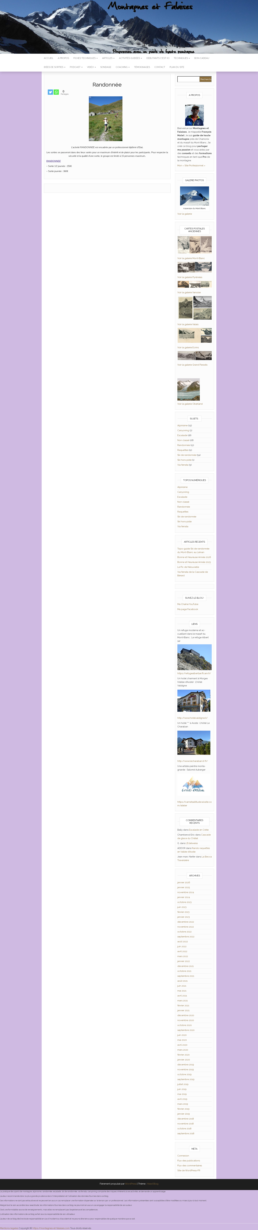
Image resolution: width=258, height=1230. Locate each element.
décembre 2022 (185, 922)
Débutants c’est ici (157, 58)
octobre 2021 (184, 971)
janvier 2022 (183, 961)
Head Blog (152, 1183)
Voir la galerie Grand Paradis (192, 364)
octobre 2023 (184, 902)
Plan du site (177, 67)
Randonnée (183, 445)
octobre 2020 (184, 1025)
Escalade (182, 435)
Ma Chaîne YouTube (187, 604)
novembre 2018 (185, 1123)
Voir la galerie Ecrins (188, 347)
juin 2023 (181, 907)
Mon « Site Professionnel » (191, 165)
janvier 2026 (183, 882)
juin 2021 (181, 986)
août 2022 (182, 941)
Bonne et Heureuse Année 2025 (194, 562)
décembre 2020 (185, 1015)
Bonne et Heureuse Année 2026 (194, 557)
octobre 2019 (184, 1074)
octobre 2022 (184, 931)
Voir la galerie (184, 214)
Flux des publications (188, 1160)
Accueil (48, 58)
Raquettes (182, 450)
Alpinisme (182, 425)
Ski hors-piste (184, 460)
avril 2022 (182, 951)
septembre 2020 (186, 1030)
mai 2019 (182, 1094)
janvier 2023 (183, 917)
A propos (63, 58)
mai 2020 (182, 1040)
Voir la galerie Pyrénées (189, 277)
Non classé (183, 440)
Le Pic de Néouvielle (188, 567)
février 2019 (183, 1109)
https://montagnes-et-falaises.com (51, 1228)
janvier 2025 (183, 887)
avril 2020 (182, 1045)
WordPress (130, 1183)
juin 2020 (182, 1035)
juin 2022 (181, 946)
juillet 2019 (182, 1084)
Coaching (122, 67)
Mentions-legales (9, 1228)
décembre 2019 (185, 1064)
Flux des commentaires (189, 1165)
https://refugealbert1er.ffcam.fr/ (194, 673)
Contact (159, 67)
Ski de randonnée (186, 455)
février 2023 (183, 912)
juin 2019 (181, 1089)
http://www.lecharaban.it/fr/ (192, 761)
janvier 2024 (183, 897)
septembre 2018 (185, 1133)
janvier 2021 (183, 1010)
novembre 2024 (185, 892)
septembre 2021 (185, 976)
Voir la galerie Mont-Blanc (191, 258)
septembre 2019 (185, 1079)
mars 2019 (182, 1104)
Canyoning (183, 430)
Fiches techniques (84, 58)
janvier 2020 (183, 1059)
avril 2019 (182, 1099)
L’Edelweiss (192, 843)
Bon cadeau (201, 58)
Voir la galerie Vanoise (189, 292)
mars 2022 (182, 956)
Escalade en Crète (199, 830)
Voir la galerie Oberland (190, 404)
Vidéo (90, 67)
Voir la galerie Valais (187, 324)
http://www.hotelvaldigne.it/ (192, 718)
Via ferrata (182, 465)
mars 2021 (182, 1000)
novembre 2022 (185, 926)
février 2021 (183, 1005)
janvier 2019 (183, 1113)
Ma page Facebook (187, 609)
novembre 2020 (185, 1020)
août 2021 (182, 981)
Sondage (105, 67)
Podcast (75, 67)
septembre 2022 (185, 936)
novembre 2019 (185, 1069)
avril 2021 (182, 995)
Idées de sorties (54, 67)
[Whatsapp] (56, 92)
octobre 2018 (184, 1128)
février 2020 (183, 1054)
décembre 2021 (185, 966)
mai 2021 (181, 990)
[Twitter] (50, 92)
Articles (107, 58)
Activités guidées (129, 58)
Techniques (181, 58)
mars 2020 (182, 1049)
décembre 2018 (185, 1118)
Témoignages (142, 67)
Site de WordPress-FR (188, 1170)
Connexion (183, 1155)
